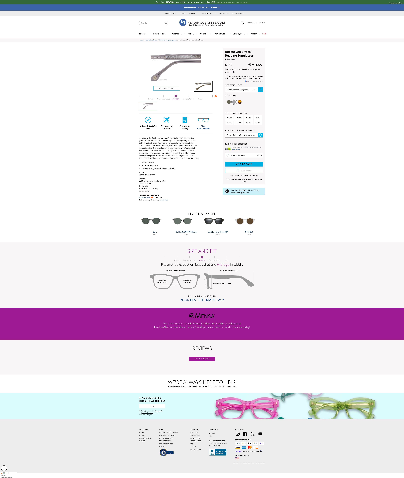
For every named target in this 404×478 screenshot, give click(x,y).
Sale (264, 33)
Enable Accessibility (395, 3)
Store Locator (195, 441)
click (224, 386)
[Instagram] (237, 436)
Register (142, 435)
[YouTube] (260, 436)
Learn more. (164, 200)
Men (189, 33)
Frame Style (219, 33)
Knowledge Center (170, 13)
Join (152, 406)
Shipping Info (195, 438)
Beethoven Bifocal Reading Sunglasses (191, 40)
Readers (141, 33)
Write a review (202, 358)
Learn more (236, 149)
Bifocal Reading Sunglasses (168, 40)
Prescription (158, 33)
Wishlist (142, 441)
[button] (244, 89)
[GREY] (234, 102)
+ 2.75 (248, 123)
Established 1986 (207, 13)
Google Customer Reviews (255, 81)
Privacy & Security (165, 438)
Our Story (194, 432)
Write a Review (230, 59)
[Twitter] (252, 436)
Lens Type (237, 33)
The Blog (183, 13)
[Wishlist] (242, 23)
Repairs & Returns (145, 438)
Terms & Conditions (147, 413)
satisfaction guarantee (240, 193)
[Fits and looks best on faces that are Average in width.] (176, 99)
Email (210, 436)
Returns (192, 13)
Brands (202, 33)
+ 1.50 (239, 117)
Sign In (141, 432)
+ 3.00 (258, 123)
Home (141, 40)
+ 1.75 (248, 117)
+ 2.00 (258, 117)
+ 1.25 (229, 117)
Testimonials (195, 435)
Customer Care (224, 13)
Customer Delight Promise (168, 432)
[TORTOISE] (240, 102)
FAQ (191, 444)
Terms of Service (165, 441)
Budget (253, 33)
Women (175, 33)
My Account (252, 23)
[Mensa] (255, 64)
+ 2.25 (229, 123)
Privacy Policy (159, 411)
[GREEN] (229, 102)
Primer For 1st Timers (167, 435)
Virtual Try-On (166, 88)
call (229, 386)
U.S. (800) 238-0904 (238, 13)
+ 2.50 (239, 123)
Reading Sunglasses (151, 40)
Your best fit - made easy (202, 300)
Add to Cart (244, 164)
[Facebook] (245, 436)
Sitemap (162, 447)
